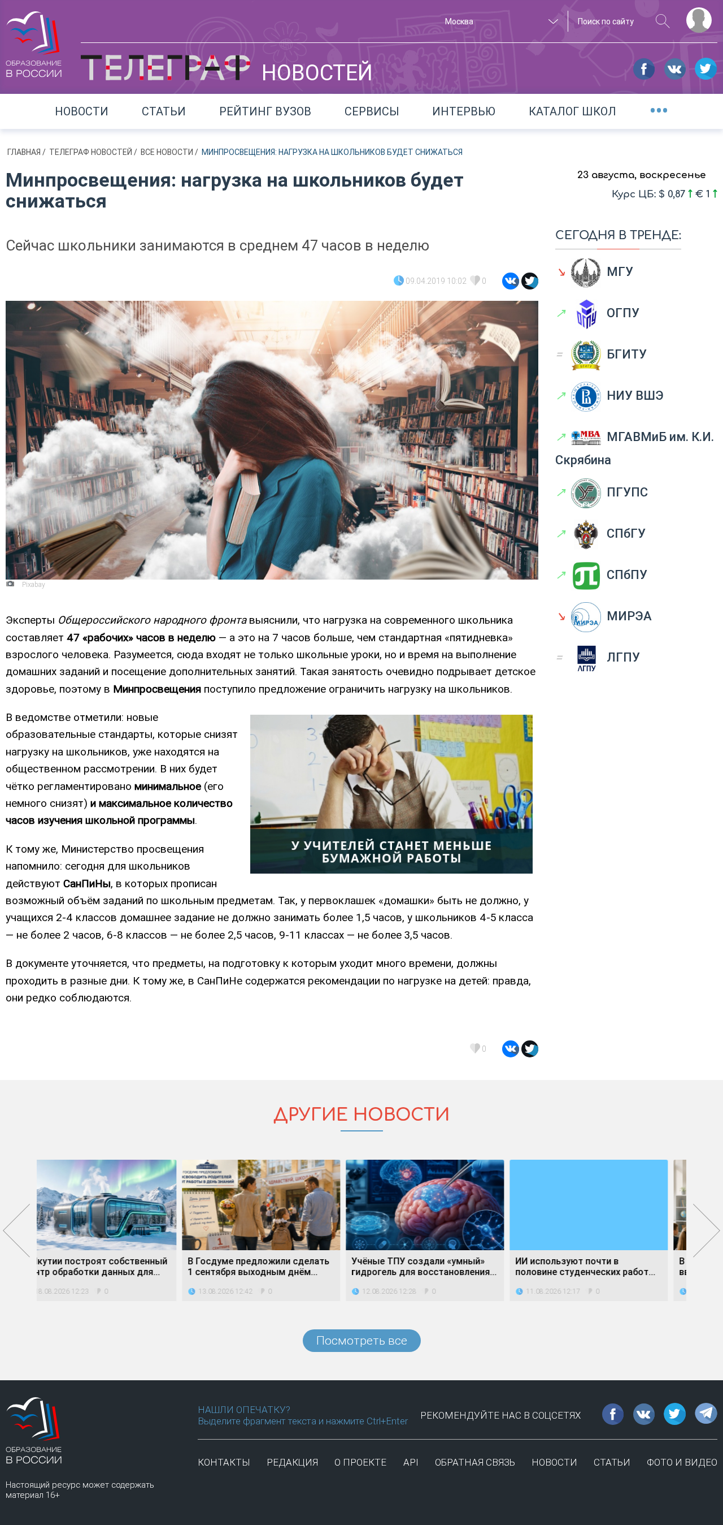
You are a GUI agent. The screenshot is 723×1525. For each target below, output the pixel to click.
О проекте (360, 1462)
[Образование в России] (34, 39)
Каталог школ (572, 111)
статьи (612, 1462)
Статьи (164, 111)
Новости (81, 111)
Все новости (168, 152)
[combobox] (500, 21)
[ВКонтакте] (510, 281)
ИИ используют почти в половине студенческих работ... (440, 1266)
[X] (529, 281)
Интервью (463, 111)
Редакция (292, 1462)
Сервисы (372, 111)
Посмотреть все (361, 1340)
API (411, 1462)
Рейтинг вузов (265, 111)
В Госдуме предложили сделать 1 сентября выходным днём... (113, 1266)
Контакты (224, 1462)
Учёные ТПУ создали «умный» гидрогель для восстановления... (278, 1266)
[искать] (662, 21)
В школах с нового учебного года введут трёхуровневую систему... (607, 1266)
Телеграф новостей (91, 152)
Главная (24, 152)
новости (554, 1462)
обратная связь (475, 1462)
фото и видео (682, 1462)
